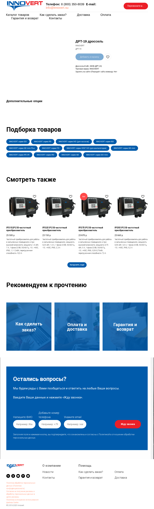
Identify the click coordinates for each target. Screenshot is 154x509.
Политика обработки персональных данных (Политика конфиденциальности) (20, 486)
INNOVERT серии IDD (18, 142)
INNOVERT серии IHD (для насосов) (74, 142)
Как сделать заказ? (53, 14)
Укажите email (72, 417)
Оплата (105, 14)
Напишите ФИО (22, 417)
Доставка (83, 14)
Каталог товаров (17, 14)
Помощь (85, 465)
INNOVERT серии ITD (50, 148)
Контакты (55, 18)
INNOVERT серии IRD (45, 155)
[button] (136, 6)
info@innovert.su (57, 7)
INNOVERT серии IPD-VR (19, 155)
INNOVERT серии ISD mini (124, 148)
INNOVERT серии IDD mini (97, 155)
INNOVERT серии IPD (42, 142)
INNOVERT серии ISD (70, 155)
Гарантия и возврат (24, 18)
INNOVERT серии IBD (105, 142)
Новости (47, 471)
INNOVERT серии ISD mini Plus (22, 148)
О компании (51, 465)
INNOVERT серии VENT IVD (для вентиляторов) (86, 148)
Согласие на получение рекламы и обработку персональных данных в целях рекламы (20, 494)
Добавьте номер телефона (48, 415)
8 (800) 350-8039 (72, 4)
